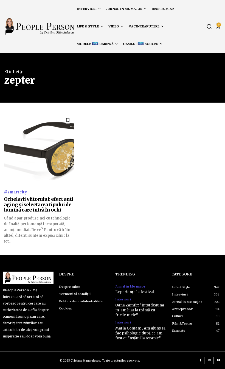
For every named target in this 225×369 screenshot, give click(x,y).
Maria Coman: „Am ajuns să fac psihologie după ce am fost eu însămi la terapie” (140, 333)
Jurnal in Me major (130, 286)
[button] (209, 26)
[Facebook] (201, 360)
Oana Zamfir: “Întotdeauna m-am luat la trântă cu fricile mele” (139, 310)
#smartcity (15, 192)
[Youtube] (219, 360)
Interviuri (123, 299)
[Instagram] (209, 360)
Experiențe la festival (134, 292)
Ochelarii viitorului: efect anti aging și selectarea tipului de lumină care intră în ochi (38, 204)
